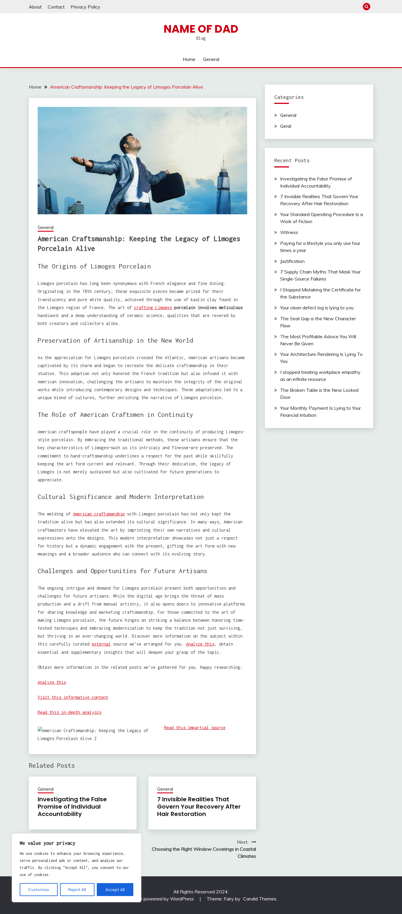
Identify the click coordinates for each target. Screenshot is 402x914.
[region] (76, 867)
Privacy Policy (85, 7)
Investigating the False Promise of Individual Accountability (72, 806)
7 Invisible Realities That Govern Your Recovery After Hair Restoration (199, 806)
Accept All (115, 889)
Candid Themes (259, 899)
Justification (292, 261)
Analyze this (200, 643)
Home (189, 59)
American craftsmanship (99, 513)
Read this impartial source (194, 727)
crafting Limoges (153, 307)
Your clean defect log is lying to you (316, 308)
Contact (56, 7)
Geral (285, 126)
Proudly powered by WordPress (161, 899)
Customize (38, 889)
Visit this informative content (73, 697)
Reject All (77, 889)
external (101, 643)
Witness (289, 232)
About (35, 7)
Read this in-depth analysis (69, 712)
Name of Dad (201, 29)
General (211, 59)
